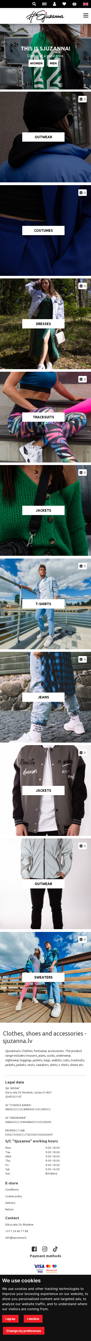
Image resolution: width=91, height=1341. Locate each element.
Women (36, 63)
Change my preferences (23, 1331)
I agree (10, 1319)
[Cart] (74, 4)
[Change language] (85, 4)
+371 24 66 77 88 (16, 1231)
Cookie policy (13, 1196)
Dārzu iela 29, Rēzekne (19, 1224)
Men (53, 63)
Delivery (10, 1202)
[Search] (34, 4)
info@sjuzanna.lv (16, 1237)
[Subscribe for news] (44, 4)
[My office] (54, 4)
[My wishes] (64, 4)
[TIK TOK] (56, 1249)
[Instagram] (45, 1249)
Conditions (12, 1189)
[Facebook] (35, 1249)
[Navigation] (85, 15)
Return (9, 1209)
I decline (33, 1319)
